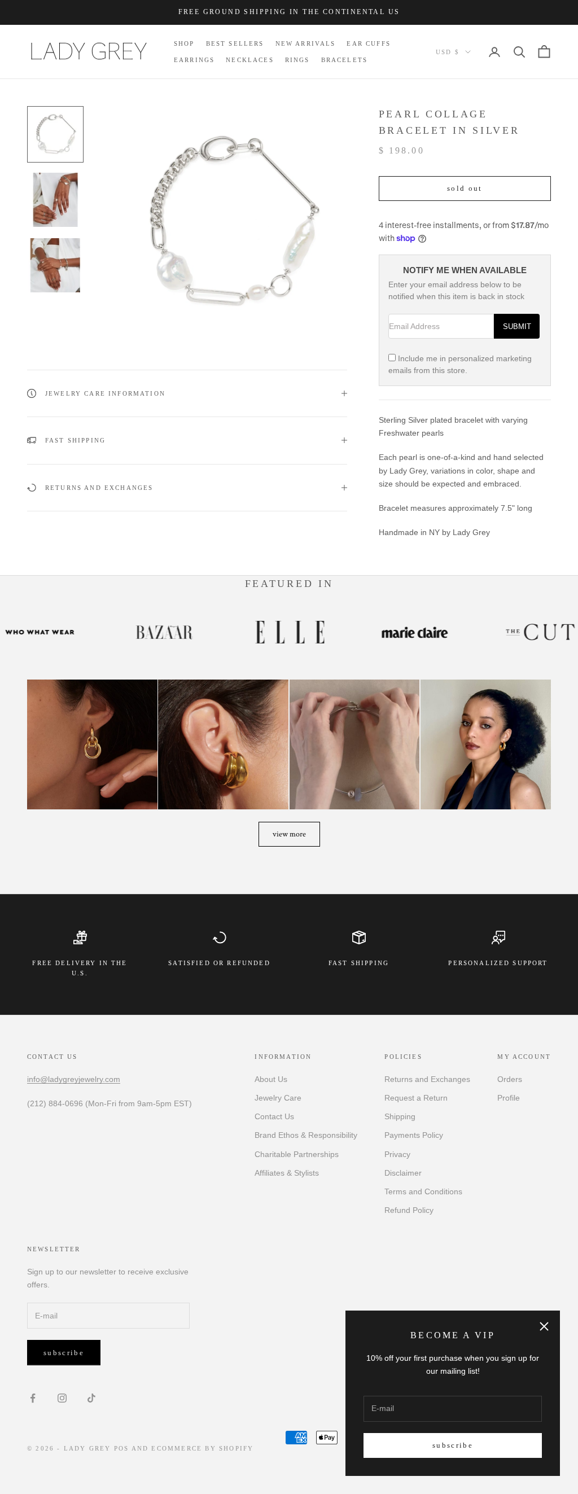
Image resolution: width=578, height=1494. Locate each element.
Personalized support (498, 963)
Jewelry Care (278, 1097)
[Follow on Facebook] (32, 1398)
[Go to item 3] (55, 265)
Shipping (399, 1116)
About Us (271, 1079)
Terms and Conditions (423, 1191)
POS (121, 1448)
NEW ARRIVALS (305, 43)
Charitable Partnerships (297, 1154)
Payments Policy (413, 1135)
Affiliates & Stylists (287, 1172)
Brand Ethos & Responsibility (306, 1135)
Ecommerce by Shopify (202, 1448)
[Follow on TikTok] (91, 1398)
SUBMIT (517, 327)
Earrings (194, 59)
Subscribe (452, 1445)
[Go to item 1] (55, 134)
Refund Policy (409, 1210)
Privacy (397, 1154)
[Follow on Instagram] (62, 1398)
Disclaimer (403, 1172)
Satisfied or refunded (219, 963)
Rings (297, 59)
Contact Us (274, 1116)
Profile (508, 1097)
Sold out (465, 188)
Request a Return (416, 1097)
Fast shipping (359, 963)
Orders (509, 1079)
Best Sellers (235, 43)
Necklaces (249, 59)
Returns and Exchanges (427, 1079)
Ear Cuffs (368, 43)
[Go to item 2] (55, 200)
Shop (184, 43)
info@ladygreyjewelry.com (73, 1079)
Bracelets (344, 59)
